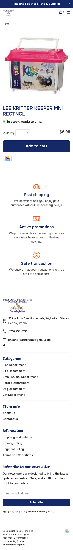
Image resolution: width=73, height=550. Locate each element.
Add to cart (36, 146)
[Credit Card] (7, 159)
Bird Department (14, 371)
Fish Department (14, 365)
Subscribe (36, 502)
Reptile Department (16, 383)
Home (6, 23)
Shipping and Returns (17, 437)
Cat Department (14, 395)
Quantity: (9, 133)
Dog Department (14, 389)
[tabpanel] (36, 65)
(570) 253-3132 (17, 331)
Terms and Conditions (18, 455)
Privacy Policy (12, 443)
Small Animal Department (20, 377)
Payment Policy (13, 449)
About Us (9, 413)
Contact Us (10, 419)
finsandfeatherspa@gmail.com (29, 340)
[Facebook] (4, 346)
